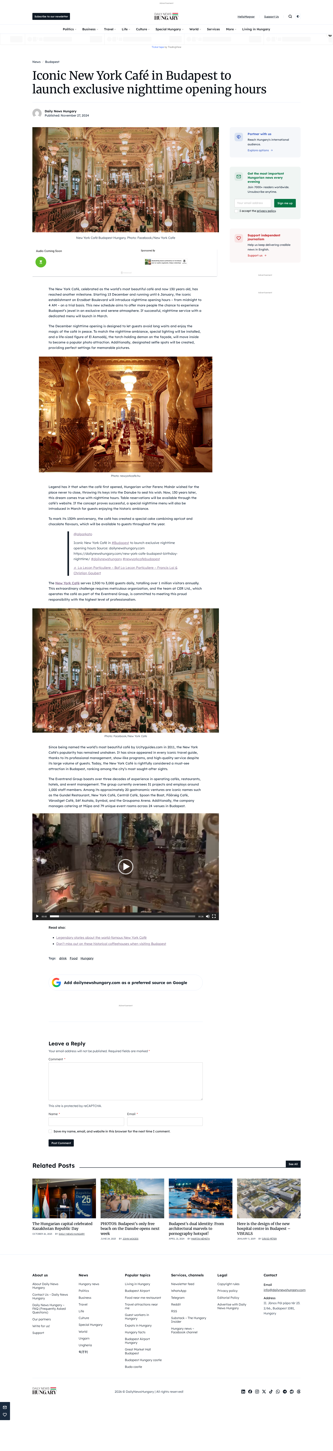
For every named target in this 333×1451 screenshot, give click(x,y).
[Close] (233, 675)
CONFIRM (140, 761)
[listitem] (166, 741)
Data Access (166, 776)
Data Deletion (144, 776)
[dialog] (166, 725)
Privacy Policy (188, 776)
